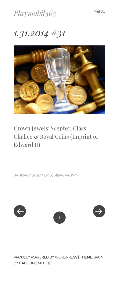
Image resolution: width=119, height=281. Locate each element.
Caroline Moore (35, 263)
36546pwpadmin (64, 175)
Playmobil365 (35, 13)
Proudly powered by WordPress (45, 257)
